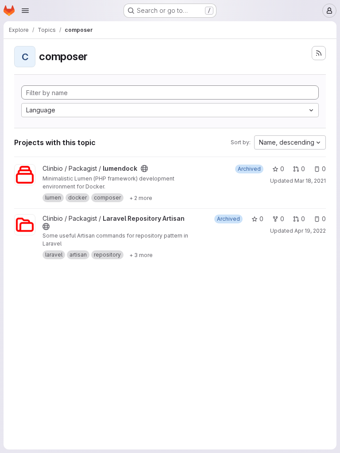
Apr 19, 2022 (310, 230)
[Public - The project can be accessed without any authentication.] (144, 168)
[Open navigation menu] (25, 11)
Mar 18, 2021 (310, 180)
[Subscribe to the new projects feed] (319, 53)
